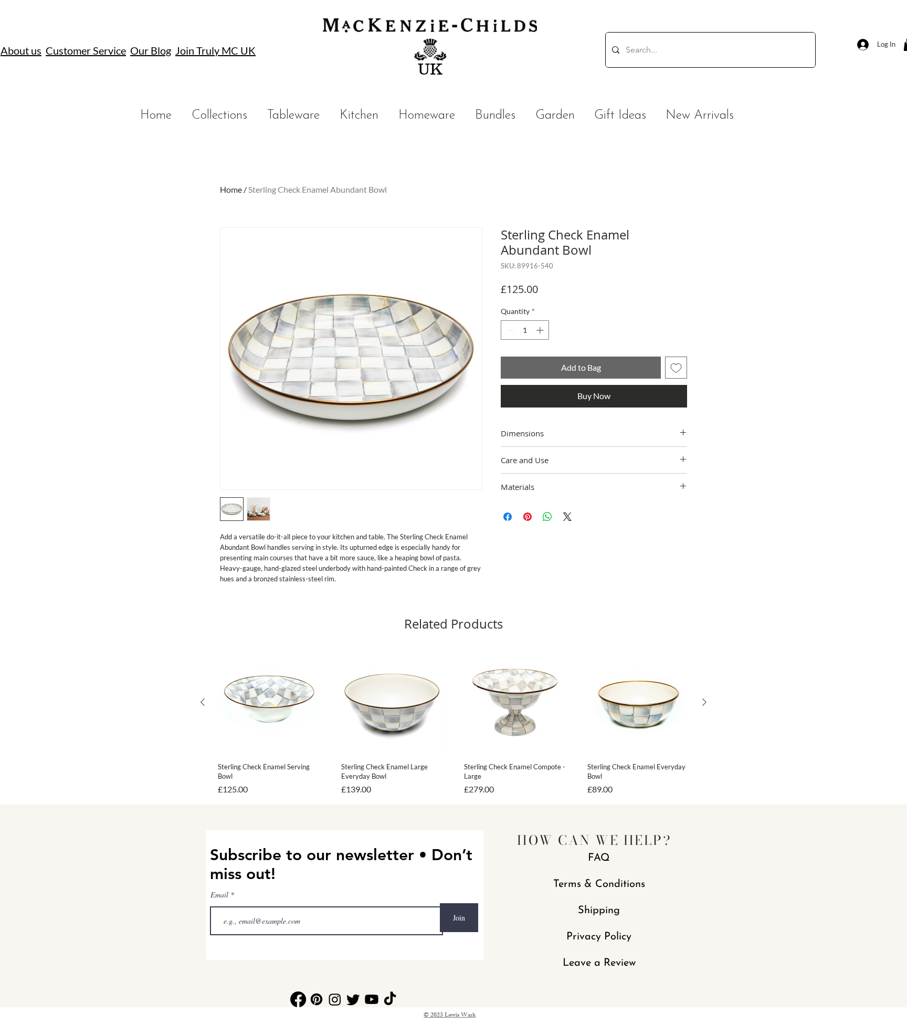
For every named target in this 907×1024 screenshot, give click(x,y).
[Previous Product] (202, 702)
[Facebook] (298, 999)
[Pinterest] (316, 999)
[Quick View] (269, 702)
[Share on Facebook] (507, 516)
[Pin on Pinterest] (527, 516)
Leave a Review (599, 963)
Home (231, 189)
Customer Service (86, 50)
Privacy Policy (598, 937)
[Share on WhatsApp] (547, 516)
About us (21, 50)
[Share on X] (567, 516)
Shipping (599, 910)
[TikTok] (390, 999)
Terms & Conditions (599, 884)
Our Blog (150, 50)
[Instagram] (335, 999)
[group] (453, 723)
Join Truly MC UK (215, 50)
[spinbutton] (524, 330)
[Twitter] (353, 999)
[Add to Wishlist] (676, 368)
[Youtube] (371, 999)
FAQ (599, 858)
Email (220, 894)
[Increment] (540, 330)
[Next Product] (704, 702)
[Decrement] (508, 330)
